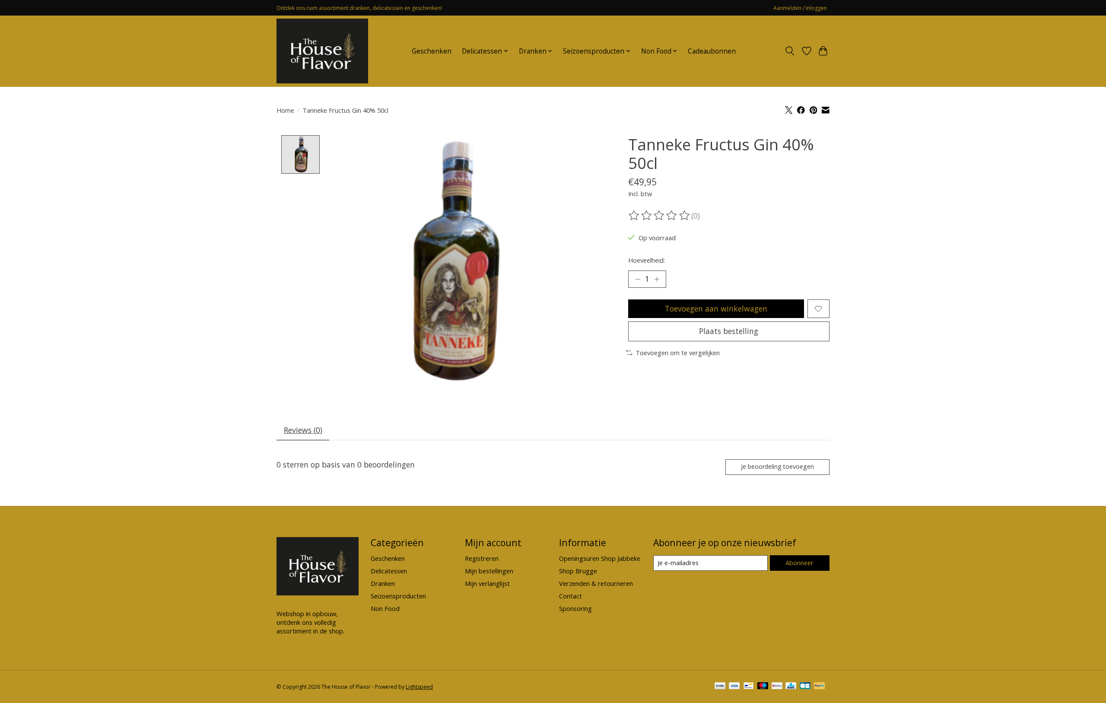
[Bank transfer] (720, 686)
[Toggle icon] (790, 51)
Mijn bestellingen (489, 570)
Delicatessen (389, 570)
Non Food (385, 608)
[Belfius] (777, 686)
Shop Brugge (578, 570)
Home (285, 110)
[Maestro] (763, 686)
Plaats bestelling (728, 331)
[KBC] (790, 686)
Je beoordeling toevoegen (777, 466)
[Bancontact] (748, 686)
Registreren (482, 558)
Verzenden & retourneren (596, 583)
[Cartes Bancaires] (805, 686)
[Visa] (734, 686)
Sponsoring (575, 608)
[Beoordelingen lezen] (659, 215)
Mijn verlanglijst (487, 583)
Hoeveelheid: (646, 260)
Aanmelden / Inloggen (800, 8)
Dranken (383, 583)
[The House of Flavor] (322, 51)
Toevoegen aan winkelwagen (716, 308)
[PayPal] (819, 686)
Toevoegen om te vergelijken (678, 352)
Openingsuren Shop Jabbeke (599, 558)
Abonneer (799, 562)
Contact (570, 596)
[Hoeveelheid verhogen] (657, 279)
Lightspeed (419, 686)
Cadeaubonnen (712, 51)
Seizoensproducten (398, 596)
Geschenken (431, 51)
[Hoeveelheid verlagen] (638, 279)
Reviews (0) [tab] (303, 430)
